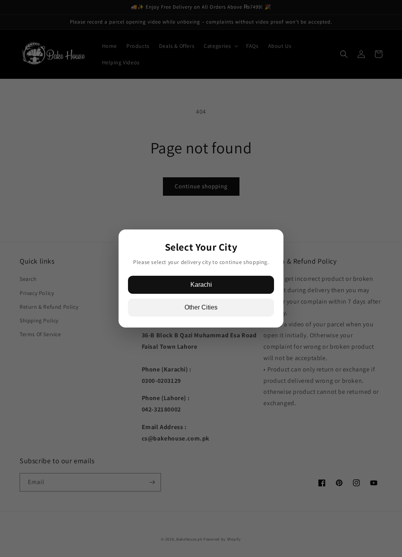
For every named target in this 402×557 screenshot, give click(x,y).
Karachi (201, 284)
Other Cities (201, 307)
